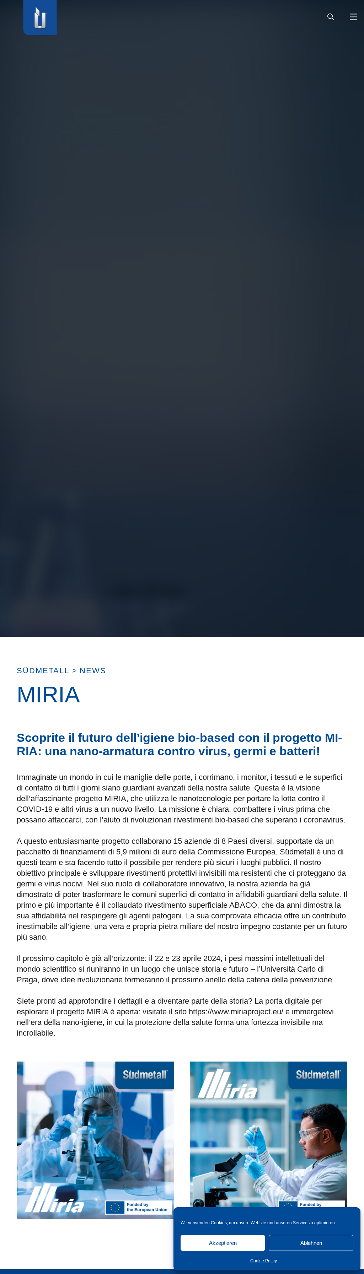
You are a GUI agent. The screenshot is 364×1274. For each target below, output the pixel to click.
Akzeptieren (223, 1243)
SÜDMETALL (43, 670)
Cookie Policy (263, 1260)
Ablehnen (311, 1243)
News (93, 670)
